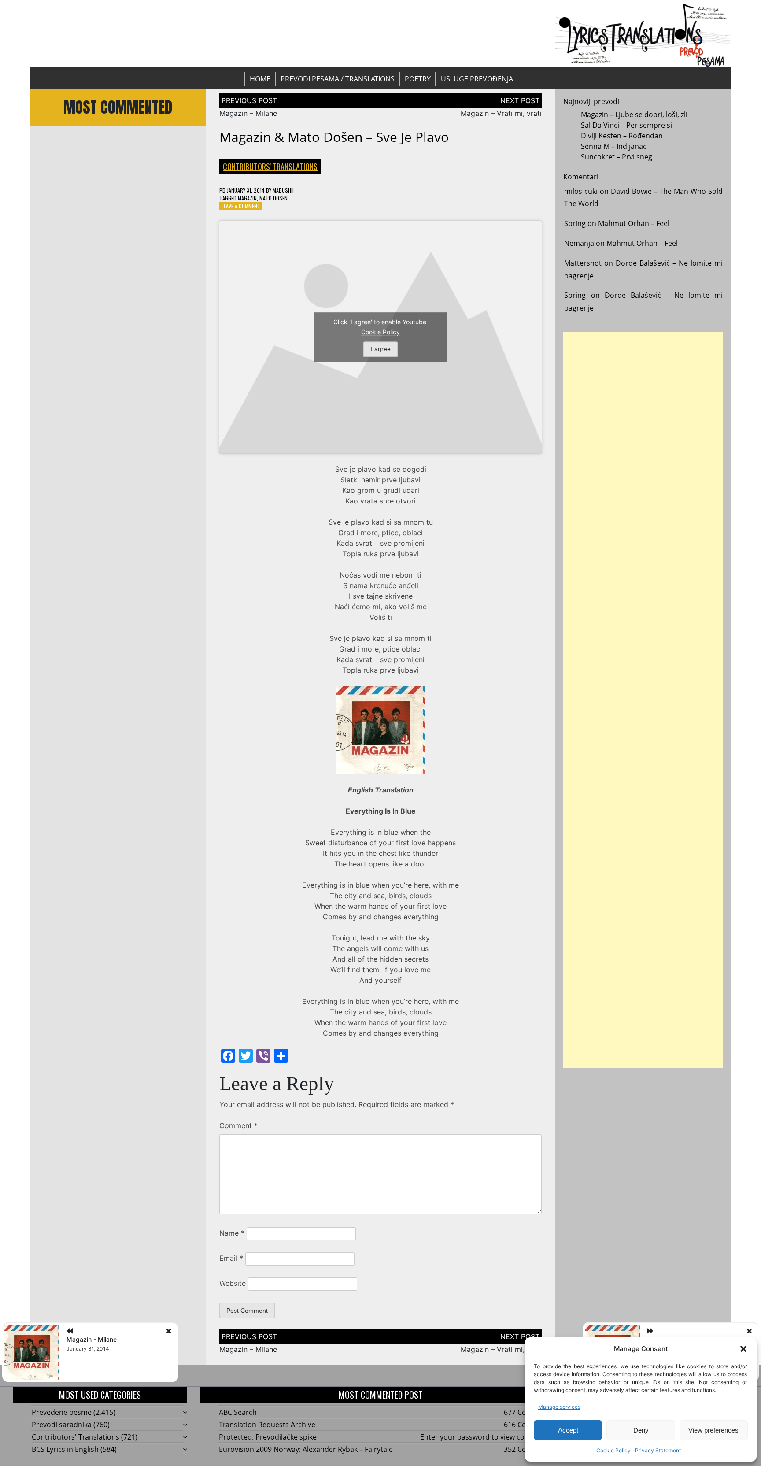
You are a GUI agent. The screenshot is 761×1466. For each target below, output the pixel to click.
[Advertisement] (642, 700)
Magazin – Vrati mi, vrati (501, 113)
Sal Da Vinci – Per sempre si (626, 125)
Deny (641, 1430)
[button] (743, 1348)
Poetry (418, 79)
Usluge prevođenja (477, 79)
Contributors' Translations (270, 166)
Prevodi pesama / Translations (338, 79)
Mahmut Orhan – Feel (633, 223)
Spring (575, 223)
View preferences (713, 1430)
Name (231, 1233)
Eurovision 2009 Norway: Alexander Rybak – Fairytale (306, 1449)
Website (232, 1283)
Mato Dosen (273, 198)
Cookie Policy (613, 1450)
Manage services (559, 1406)
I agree (381, 348)
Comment (238, 1125)
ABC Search (238, 1412)
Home (260, 79)
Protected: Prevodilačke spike (268, 1437)
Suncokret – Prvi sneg (616, 157)
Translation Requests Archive (267, 1424)
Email (231, 1258)
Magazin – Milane (248, 113)
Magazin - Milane (91, 1339)
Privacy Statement (658, 1450)
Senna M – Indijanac (613, 146)
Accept (568, 1430)
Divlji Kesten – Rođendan (622, 136)
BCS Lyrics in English (65, 1449)
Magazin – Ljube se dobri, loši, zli (634, 114)
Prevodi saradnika (62, 1424)
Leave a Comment (241, 206)
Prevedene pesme (62, 1412)
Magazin (247, 198)
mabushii (283, 190)
